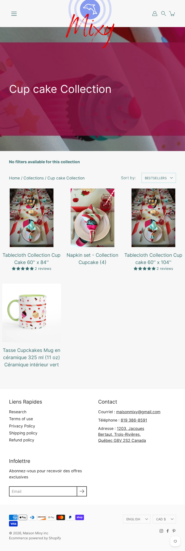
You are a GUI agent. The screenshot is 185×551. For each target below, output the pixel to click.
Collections (33, 178)
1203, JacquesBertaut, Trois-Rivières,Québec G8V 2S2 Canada (122, 434)
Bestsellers (156, 178)
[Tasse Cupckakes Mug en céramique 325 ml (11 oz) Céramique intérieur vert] (31, 313)
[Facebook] (168, 531)
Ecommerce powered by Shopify (35, 538)
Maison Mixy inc (35, 533)
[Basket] (172, 13)
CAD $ (161, 519)
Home (14, 178)
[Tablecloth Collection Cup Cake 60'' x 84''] (32, 217)
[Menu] (14, 13)
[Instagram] (161, 531)
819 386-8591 (134, 420)
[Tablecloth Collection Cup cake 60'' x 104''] (153, 217)
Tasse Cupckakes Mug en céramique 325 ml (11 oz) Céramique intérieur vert (31, 357)
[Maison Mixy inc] (92, 13)
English (133, 519)
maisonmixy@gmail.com (138, 411)
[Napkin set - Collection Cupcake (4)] (92, 217)
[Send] (82, 491)
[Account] (154, 13)
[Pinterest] (174, 531)
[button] (163, 13)
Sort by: (128, 177)
